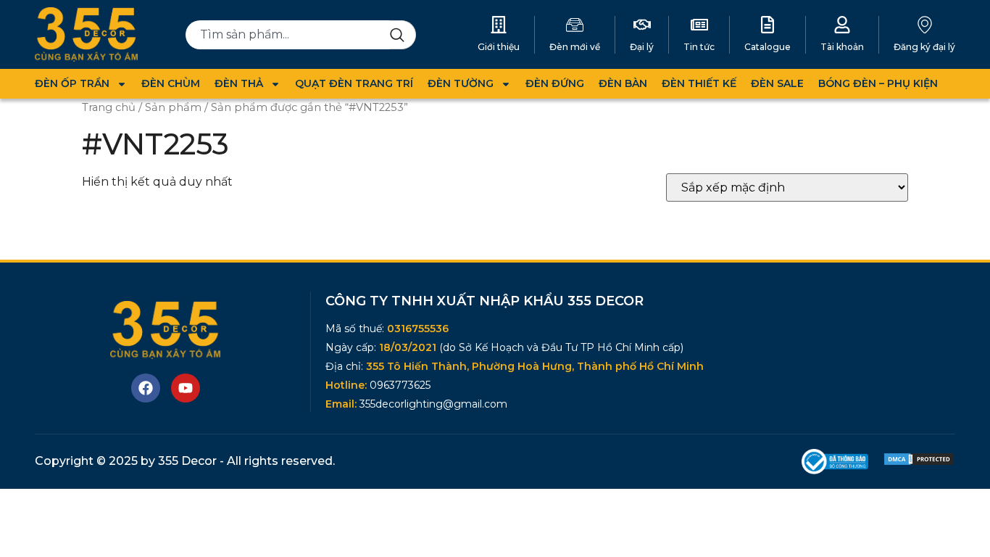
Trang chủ (109, 107)
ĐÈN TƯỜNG (461, 83)
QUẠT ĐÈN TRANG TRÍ (354, 83)
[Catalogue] (767, 24)
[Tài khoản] (842, 24)
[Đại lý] (642, 24)
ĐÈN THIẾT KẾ (699, 83)
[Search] (403, 34)
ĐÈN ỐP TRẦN (72, 83)
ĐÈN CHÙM (170, 83)
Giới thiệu (499, 46)
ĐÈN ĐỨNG (554, 83)
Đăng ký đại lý (924, 46)
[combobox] (288, 34)
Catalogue (767, 46)
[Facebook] (145, 388)
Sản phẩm (173, 107)
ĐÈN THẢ (239, 83)
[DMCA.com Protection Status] (919, 462)
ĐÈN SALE (777, 83)
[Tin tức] (699, 24)
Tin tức (699, 46)
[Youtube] (185, 388)
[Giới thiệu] (498, 24)
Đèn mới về (574, 46)
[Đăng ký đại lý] (924, 24)
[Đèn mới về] (574, 24)
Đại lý (642, 46)
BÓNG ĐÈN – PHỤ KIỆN (878, 83)
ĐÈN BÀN (623, 83)
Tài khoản (842, 46)
